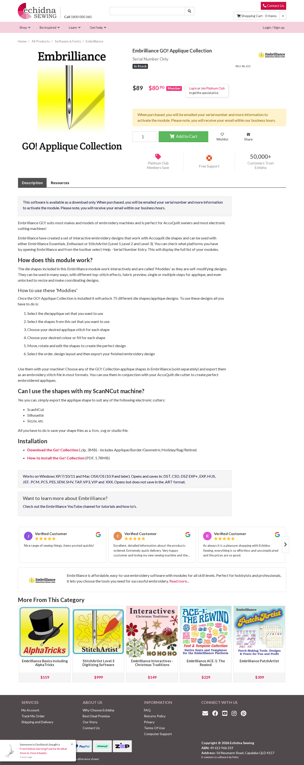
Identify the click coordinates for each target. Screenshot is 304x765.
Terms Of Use (154, 728)
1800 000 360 (77, 17)
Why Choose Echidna (98, 710)
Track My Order (33, 716)
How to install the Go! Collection (56, 458)
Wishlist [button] (222, 139)
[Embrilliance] (272, 53)
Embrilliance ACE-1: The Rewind (206, 663)
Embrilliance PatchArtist (259, 661)
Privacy (149, 722)
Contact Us (275, 6)
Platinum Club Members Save (158, 165)
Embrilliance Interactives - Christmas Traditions (152, 663)
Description (32, 182)
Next (285, 544)
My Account (30, 710)
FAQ (147, 710)
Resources (60, 182)
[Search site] (189, 11)
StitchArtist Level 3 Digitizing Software (98, 663)
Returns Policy (155, 716)
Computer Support (158, 734)
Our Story (90, 722)
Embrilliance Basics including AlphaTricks (45, 663)
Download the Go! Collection (52, 450)
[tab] (32, 183)
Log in (193, 88)
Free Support (209, 166)
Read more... (179, 581)
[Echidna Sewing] (37, 11)
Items (259, 16)
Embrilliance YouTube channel (70, 506)
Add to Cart (186, 136)
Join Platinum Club (213, 88)
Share (248, 139)
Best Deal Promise (96, 716)
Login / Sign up (274, 27)
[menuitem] (24, 27)
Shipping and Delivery (37, 722)
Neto (235, 757)
